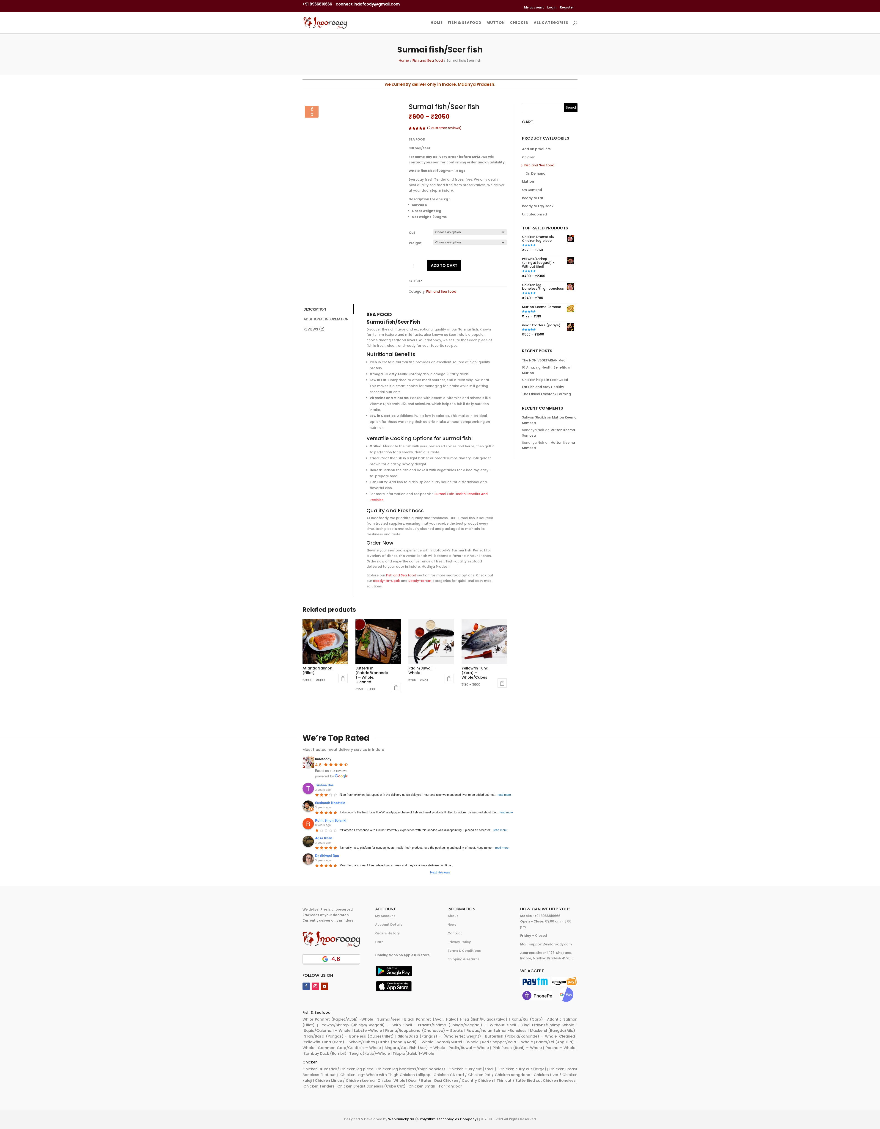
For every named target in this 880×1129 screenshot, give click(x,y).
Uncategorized (534, 214)
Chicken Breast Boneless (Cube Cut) (371, 1086)
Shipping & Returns (463, 959)
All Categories (551, 23)
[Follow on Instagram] (315, 986)
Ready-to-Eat (420, 580)
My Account (385, 916)
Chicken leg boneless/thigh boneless (411, 1069)
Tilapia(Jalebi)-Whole (413, 1053)
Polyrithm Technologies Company (448, 1119)
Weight (415, 243)
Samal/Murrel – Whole (458, 1042)
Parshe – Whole (560, 1047)
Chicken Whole (391, 1080)
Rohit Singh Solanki (330, 820)
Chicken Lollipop (415, 1074)
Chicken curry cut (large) (522, 1069)
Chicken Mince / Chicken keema (344, 1080)
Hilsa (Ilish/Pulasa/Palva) (483, 1019)
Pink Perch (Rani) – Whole (517, 1047)
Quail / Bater (419, 1080)
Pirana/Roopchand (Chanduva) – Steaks (424, 1030)
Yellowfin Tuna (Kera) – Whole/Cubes (339, 1042)
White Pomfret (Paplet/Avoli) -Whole (337, 1019)
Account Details (388, 924)
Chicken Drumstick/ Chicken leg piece (337, 1069)
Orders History (387, 933)
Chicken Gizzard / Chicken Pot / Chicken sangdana (482, 1074)
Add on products (536, 149)
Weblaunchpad (401, 1119)
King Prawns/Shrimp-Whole (548, 1025)
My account (534, 7)
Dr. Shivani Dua (327, 855)
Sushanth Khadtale (330, 802)
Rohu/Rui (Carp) (527, 1019)
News (452, 924)
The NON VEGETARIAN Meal (544, 360)
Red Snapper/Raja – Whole (507, 1042)
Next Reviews (440, 872)
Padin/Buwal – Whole (469, 1047)
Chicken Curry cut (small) (472, 1069)
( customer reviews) (444, 128)
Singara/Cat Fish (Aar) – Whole (415, 1047)
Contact (455, 933)
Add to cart (444, 265)
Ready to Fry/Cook (537, 206)
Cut (412, 232)
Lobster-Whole (368, 1030)
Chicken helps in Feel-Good (545, 379)
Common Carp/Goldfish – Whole (349, 1047)
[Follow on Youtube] (324, 986)
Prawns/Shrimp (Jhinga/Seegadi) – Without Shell (467, 1025)
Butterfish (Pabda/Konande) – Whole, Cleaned (530, 1036)
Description (315, 309)
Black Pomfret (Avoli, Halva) (431, 1019)
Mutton (496, 23)
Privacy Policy (459, 942)
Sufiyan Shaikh (534, 417)
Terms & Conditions (464, 950)
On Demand (535, 173)
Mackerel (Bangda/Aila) (552, 1030)
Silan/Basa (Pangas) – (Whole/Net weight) (439, 1036)
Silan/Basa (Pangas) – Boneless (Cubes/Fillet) (349, 1036)
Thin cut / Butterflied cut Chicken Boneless (536, 1080)
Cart (379, 942)
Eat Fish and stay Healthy (543, 387)
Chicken (519, 23)
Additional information (326, 319)
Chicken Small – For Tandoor (435, 1086)
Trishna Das (324, 785)
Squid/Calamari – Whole (327, 1030)
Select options (343, 678)
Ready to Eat (532, 198)
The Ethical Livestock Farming (546, 394)
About (453, 916)
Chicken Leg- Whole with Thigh (369, 1074)
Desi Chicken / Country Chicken (463, 1080)
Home (437, 23)
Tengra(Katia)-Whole (369, 1053)
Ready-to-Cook (386, 580)
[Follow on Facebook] (306, 986)
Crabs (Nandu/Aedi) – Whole (405, 1042)
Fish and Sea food (427, 60)
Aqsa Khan (323, 838)
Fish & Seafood (464, 23)
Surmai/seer (388, 1019)
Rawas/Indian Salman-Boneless (497, 1030)
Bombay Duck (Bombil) (324, 1053)
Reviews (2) (314, 329)
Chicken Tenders (319, 1086)
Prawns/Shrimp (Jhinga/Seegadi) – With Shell (366, 1025)
